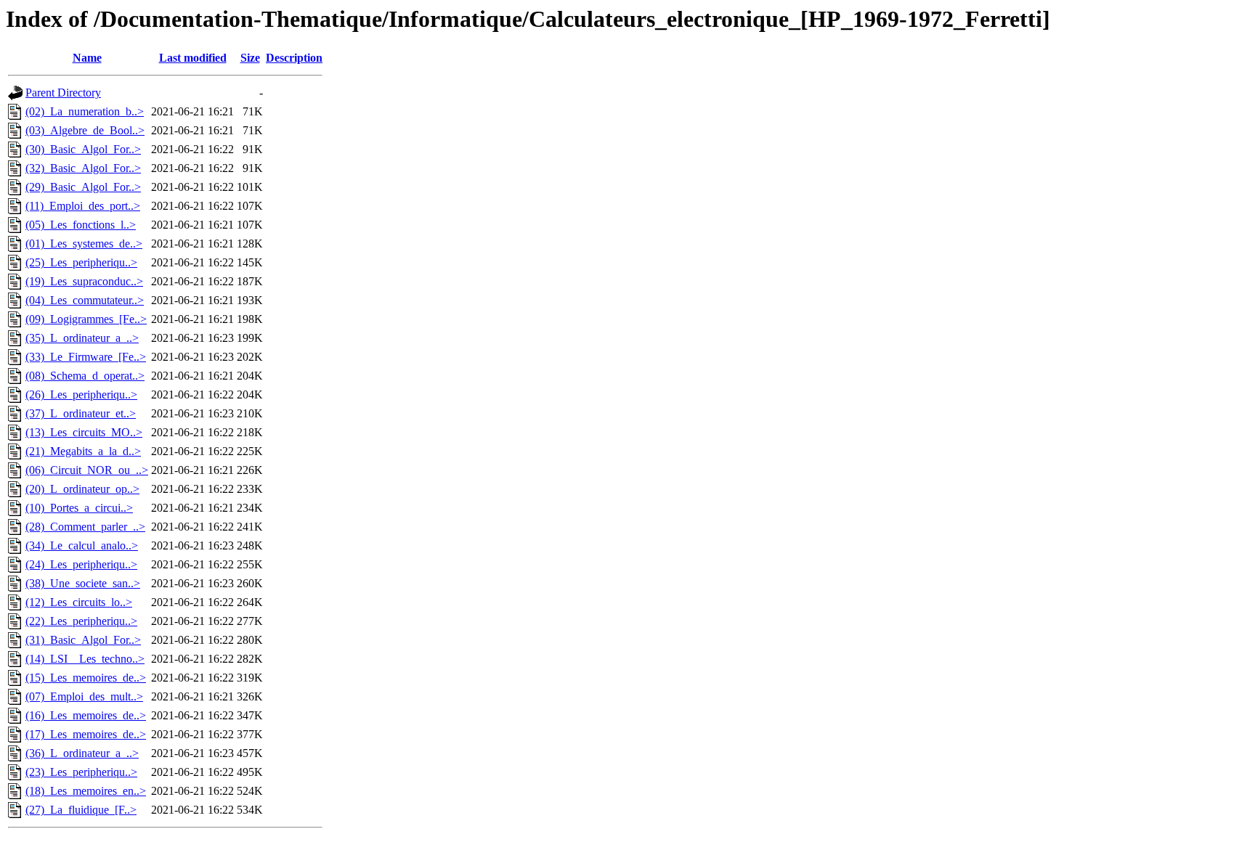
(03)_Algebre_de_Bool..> (85, 130)
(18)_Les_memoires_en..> (85, 791)
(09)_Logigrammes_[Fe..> (86, 319)
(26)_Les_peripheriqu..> (81, 394)
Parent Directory (63, 92)
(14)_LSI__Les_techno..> (85, 659)
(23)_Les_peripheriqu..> (81, 772)
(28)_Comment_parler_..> (85, 526)
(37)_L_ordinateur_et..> (80, 413)
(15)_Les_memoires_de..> (85, 677)
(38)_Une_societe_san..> (82, 583)
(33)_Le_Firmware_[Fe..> (85, 357)
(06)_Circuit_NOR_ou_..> (86, 470)
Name (87, 58)
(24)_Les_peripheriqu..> (81, 564)
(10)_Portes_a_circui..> (79, 508)
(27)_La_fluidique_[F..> (81, 810)
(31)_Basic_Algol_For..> (83, 640)
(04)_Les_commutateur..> (84, 300)
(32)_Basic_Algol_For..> (83, 168)
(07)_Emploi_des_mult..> (84, 696)
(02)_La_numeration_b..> (84, 111)
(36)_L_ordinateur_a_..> (82, 753)
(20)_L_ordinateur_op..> (82, 489)
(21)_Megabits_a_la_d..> (83, 451)
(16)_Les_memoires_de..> (85, 715)
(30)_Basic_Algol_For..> (83, 149)
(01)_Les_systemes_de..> (83, 243)
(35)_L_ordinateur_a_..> (82, 338)
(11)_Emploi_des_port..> (82, 206)
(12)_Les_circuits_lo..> (78, 602)
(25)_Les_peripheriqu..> (81, 262)
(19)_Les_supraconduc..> (84, 281)
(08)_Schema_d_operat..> (85, 375)
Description (294, 58)
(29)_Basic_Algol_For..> (83, 187)
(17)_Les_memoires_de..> (85, 734)
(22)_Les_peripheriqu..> (81, 621)
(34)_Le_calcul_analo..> (81, 545)
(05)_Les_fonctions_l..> (80, 224)
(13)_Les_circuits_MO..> (83, 432)
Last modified (193, 58)
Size (250, 58)
